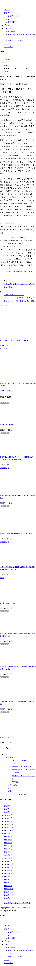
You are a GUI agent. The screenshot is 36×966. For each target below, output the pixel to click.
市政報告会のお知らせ (7, 424)
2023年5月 (8, 877)
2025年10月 (8, 830)
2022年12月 (8, 889)
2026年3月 (8, 815)
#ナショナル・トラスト (14, 295)
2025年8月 (8, 837)
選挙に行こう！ (5, 737)
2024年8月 (8, 852)
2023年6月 (8, 873)
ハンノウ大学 (13, 782)
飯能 (9, 791)
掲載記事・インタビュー (21, 766)
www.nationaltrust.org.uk (23, 271)
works (10, 19)
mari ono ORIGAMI (15, 41)
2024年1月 (8, 861)
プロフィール (13, 16)
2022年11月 (8, 892)
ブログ (6, 941)
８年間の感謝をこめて (7, 603)
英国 (32, 301)
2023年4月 (8, 880)
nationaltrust (10, 298)
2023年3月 (8, 883)
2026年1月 (8, 821)
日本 (9, 788)
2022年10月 (8, 895)
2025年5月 (8, 843)
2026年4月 (8, 812)
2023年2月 (8, 886)
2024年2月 (8, 858)
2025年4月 (8, 846)
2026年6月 (8, 809)
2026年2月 (8, 818)
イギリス (7, 284)
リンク (6, 960)
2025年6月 (8, 840)
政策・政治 (12, 785)
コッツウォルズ (22, 301)
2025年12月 (8, 824)
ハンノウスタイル (19, 794)
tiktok (14, 763)
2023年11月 (8, 867)
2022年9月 (8, 898)
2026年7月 (8, 806)
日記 (5, 754)
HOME (6, 926)
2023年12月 (8, 864)
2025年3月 (8, 849)
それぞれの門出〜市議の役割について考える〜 (16, 533)
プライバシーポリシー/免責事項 (17, 903)
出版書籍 (11, 22)
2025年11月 (8, 827)
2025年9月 (8, 834)
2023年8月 (8, 870)
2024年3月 (8, 855)
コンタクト (8, 963)
